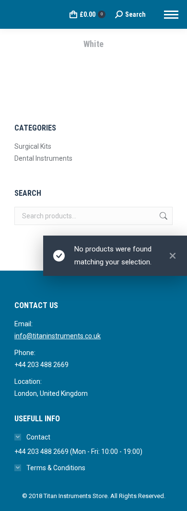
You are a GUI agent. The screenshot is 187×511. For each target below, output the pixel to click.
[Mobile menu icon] (171, 14)
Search (162, 216)
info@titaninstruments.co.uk (57, 336)
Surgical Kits (32, 146)
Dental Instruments (43, 158)
